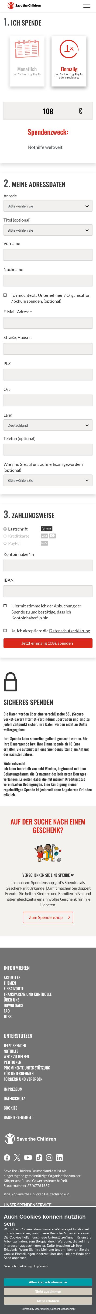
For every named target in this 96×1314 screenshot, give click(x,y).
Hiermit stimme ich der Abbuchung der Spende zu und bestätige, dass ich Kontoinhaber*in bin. (46, 611)
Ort (6, 389)
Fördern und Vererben (23, 1079)
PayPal (14, 543)
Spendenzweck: (48, 131)
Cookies (10, 1108)
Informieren (17, 967)
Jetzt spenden (15, 1045)
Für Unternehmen (19, 1073)
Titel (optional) (17, 219)
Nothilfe (11, 1051)
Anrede (10, 195)
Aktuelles (12, 977)
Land (7, 415)
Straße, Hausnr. (17, 337)
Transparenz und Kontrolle (27, 994)
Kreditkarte (18, 535)
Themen (10, 983)
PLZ (7, 363)
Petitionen (12, 1062)
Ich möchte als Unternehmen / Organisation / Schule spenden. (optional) (50, 298)
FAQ (7, 1011)
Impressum (13, 1089)
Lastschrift (18, 528)
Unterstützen (18, 1035)
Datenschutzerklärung (69, 630)
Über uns (11, 1000)
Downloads (13, 1005)
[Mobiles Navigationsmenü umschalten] (86, 6)
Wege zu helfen (16, 1056)
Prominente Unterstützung (27, 1068)
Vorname (11, 243)
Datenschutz (14, 1098)
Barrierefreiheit (18, 1117)
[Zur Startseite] (24, 5)
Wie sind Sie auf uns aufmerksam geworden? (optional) (43, 467)
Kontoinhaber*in (18, 554)
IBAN (8, 580)
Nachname (13, 269)
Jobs (7, 1016)
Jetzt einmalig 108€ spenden (47, 643)
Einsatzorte (14, 988)
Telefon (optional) (19, 438)
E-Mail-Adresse (17, 311)
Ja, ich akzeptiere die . (51, 630)
